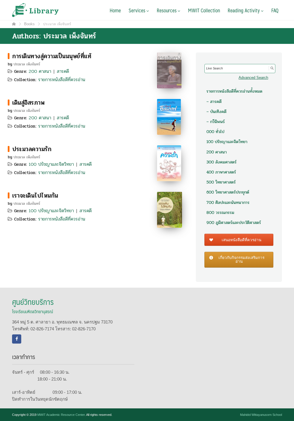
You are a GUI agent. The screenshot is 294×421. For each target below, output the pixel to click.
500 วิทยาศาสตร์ (221, 182)
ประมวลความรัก (31, 149)
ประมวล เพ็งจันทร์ (26, 64)
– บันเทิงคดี (216, 111)
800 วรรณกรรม (220, 212)
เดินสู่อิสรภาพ (28, 102)
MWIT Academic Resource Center (61, 414)
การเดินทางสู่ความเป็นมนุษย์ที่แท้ (51, 56)
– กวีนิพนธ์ (215, 121)
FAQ (274, 10)
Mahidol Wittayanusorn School (261, 414)
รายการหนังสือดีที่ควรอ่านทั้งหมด (234, 91)
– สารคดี (214, 101)
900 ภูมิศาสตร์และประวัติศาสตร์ (233, 222)
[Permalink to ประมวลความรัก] (169, 162)
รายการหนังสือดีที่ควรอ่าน (61, 79)
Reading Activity (244, 10)
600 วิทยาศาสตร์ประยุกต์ (227, 192)
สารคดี (63, 71)
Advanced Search (253, 77)
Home (115, 10)
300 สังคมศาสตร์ (221, 162)
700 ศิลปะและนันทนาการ (227, 202)
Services (137, 10)
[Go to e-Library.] (14, 24)
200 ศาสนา (40, 71)
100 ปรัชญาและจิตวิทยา (51, 164)
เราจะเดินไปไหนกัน (35, 195)
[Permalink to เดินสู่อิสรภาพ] (169, 116)
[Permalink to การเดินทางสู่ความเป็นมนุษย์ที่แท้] (169, 69)
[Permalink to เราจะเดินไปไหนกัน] (169, 209)
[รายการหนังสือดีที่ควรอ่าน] (8, 56)
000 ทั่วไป (215, 131)
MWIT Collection (204, 10)
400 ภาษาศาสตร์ (221, 172)
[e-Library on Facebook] (16, 339)
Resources (167, 10)
